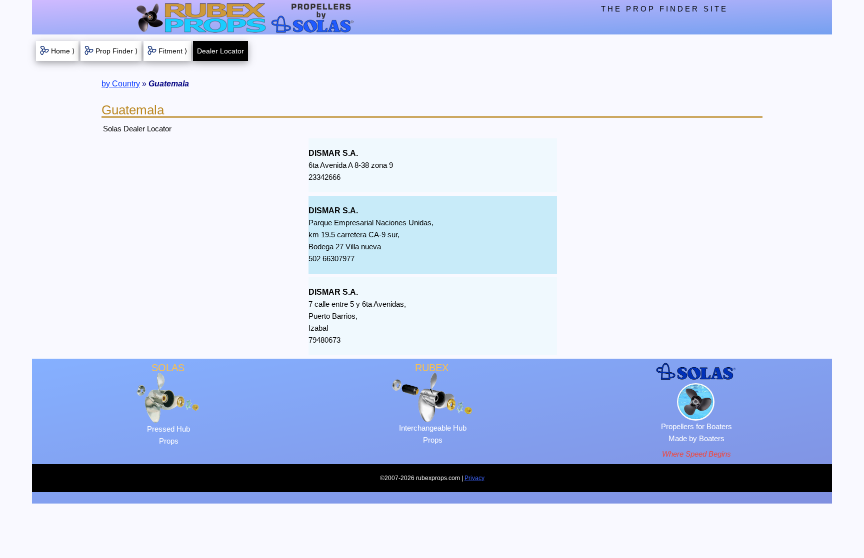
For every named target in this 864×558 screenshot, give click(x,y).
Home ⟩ (62, 51)
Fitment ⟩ (172, 51)
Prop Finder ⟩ (117, 51)
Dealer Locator (220, 51)
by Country (121, 83)
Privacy (474, 478)
